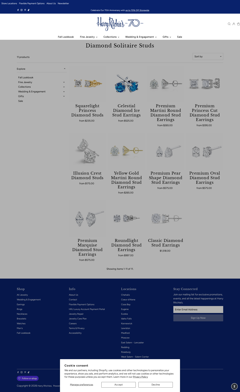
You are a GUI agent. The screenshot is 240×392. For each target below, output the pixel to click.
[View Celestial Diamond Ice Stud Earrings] (126, 84)
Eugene (125, 309)
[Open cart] (238, 24)
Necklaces (22, 314)
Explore (21, 68)
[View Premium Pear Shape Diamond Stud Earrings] (165, 151)
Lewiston (125, 328)
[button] (234, 386)
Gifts (166, 36)
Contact (73, 299)
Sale (179, 36)
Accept (118, 384)
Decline (156, 384)
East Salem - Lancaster (132, 342)
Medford (125, 333)
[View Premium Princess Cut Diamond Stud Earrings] (204, 84)
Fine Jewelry (87, 36)
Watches (21, 323)
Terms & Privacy (76, 328)
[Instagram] (21, 10)
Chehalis (125, 295)
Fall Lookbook (66, 36)
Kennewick (126, 323)
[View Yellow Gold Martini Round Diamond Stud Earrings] (126, 151)
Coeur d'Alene (128, 299)
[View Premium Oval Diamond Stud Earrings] (204, 151)
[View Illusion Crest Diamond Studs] (87, 151)
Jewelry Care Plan (78, 318)
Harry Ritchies (45, 385)
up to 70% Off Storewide (137, 10)
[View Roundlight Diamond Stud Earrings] (126, 218)
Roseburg (125, 352)
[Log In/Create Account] (233, 24)
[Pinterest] (25, 10)
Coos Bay (125, 304)
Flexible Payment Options (31, 3)
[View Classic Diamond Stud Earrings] (165, 218)
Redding (125, 347)
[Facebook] (18, 10)
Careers (73, 323)
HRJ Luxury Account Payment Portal (87, 309)
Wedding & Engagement (139, 36)
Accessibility (75, 333)
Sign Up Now (198, 317)
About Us (51, 3)
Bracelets (21, 318)
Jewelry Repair (76, 314)
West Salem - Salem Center (135, 356)
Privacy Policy (140, 376)
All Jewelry (22, 295)
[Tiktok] (28, 10)
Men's (20, 328)
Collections (110, 36)
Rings (19, 309)
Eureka (124, 314)
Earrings (21, 304)
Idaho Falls (126, 318)
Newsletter (63, 3)
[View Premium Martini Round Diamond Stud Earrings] (165, 84)
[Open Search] (229, 24)
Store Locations (9, 3)
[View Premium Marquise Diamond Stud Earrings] (87, 218)
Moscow (125, 337)
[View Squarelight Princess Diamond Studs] (87, 84)
